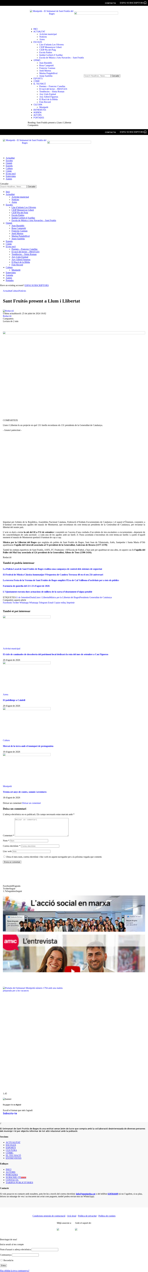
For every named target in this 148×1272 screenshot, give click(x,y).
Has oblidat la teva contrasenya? (14, 1270)
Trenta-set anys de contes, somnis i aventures (25, 792)
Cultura (15, 291)
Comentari (8, 835)
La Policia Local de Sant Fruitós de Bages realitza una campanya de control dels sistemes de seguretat (52, 569)
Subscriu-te (10, 1113)
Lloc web (7, 851)
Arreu (5, 694)
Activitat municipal (11, 648)
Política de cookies (106, 1216)
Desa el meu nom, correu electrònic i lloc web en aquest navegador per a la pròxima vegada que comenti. (54, 857)
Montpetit (7, 786)
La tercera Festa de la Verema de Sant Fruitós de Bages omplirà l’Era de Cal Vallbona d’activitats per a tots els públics (61, 580)
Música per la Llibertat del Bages (64, 597)
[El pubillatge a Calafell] (27, 663)
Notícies (22, 291)
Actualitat (7, 291)
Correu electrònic (11, 846)
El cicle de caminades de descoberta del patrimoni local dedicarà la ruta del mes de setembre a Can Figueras (55, 654)
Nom (6, 840)
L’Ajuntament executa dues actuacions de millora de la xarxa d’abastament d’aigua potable (47, 591)
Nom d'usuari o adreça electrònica (15, 1249)
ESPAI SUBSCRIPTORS (37, 285)
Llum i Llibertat (42, 597)
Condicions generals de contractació (49, 1216)
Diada (32, 597)
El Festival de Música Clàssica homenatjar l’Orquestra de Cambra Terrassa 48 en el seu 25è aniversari (53, 574)
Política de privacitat (87, 1216)
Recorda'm (8, 1260)
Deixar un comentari (31, 803)
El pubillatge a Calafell (14, 700)
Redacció (7, 316)
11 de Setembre (23, 597)
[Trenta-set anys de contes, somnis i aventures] (27, 755)
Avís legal (71, 1216)
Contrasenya (5, 1255)
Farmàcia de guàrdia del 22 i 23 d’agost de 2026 (26, 586)
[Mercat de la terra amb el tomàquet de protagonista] (27, 709)
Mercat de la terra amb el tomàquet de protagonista (28, 746)
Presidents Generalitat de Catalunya (95, 597)
